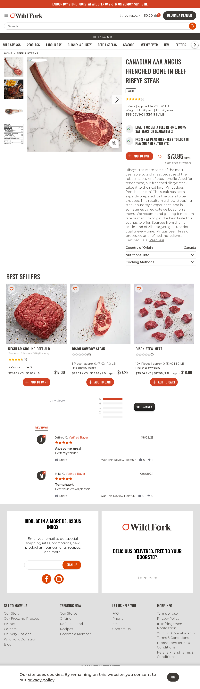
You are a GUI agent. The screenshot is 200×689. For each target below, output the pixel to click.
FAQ (115, 613)
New (166, 44)
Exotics (181, 44)
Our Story (11, 613)
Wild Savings (12, 44)
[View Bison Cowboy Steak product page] (100, 336)
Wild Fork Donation (20, 639)
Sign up (71, 564)
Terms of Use (167, 613)
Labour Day (54, 44)
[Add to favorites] (160, 156)
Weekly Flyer (149, 44)
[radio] (111, 399)
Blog (8, 644)
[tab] (144, 407)
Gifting (66, 618)
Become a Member (75, 634)
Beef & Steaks (107, 44)
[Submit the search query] (192, 26)
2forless (33, 44)
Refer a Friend (71, 624)
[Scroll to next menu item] (194, 45)
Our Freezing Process (21, 618)
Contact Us (121, 629)
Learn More (147, 578)
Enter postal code (103, 36)
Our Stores (68, 613)
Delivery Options (17, 634)
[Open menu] (6, 15)
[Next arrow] (191, 315)
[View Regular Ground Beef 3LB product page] (36, 336)
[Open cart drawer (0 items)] (157, 16)
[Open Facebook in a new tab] (46, 579)
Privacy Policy (168, 618)
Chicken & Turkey (80, 44)
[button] (63, 460)
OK (173, 677)
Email (117, 624)
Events (9, 624)
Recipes (66, 629)
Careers (10, 629)
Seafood (128, 44)
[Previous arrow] (9, 315)
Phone (117, 618)
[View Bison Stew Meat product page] (164, 336)
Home (8, 53)
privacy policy (40, 680)
